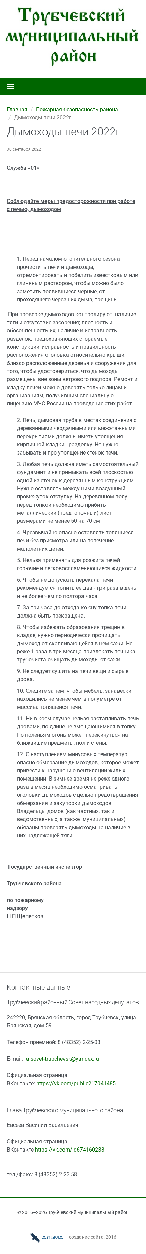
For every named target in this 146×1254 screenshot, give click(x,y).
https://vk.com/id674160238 (69, 1149)
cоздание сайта (86, 1237)
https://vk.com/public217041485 (76, 1083)
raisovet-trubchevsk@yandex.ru (61, 1058)
